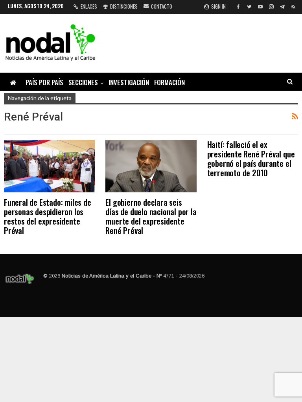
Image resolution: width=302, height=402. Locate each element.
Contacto (161, 6)
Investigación (129, 82)
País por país (44, 82)
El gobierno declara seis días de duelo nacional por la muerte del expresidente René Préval (150, 216)
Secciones (83, 82)
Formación (169, 82)
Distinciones (124, 6)
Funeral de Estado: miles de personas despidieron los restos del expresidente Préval (47, 216)
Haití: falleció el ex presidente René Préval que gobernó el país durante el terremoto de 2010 (251, 158)
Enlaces (89, 6)
